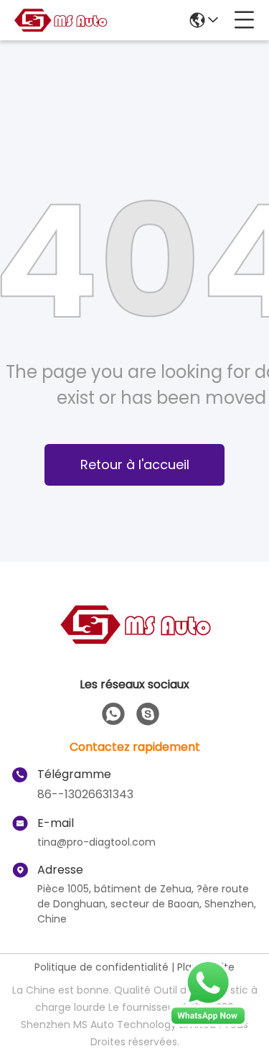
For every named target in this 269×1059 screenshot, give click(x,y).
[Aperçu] (135, 642)
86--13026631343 (85, 794)
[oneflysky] (148, 714)
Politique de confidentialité (101, 967)
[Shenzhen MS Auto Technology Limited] (60, 20)
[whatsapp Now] (208, 1023)
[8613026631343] (113, 714)
